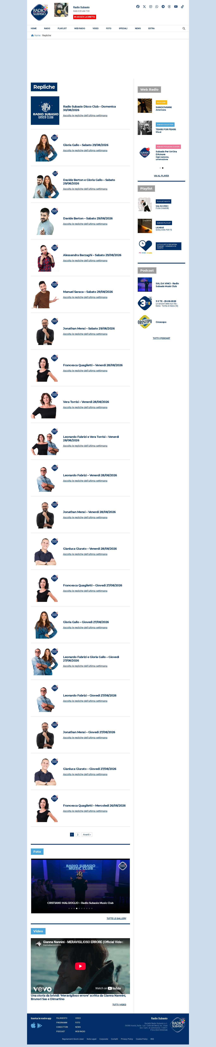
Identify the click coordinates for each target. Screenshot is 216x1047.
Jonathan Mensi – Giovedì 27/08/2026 (89, 732)
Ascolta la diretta (85, 17)
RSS (152, 1039)
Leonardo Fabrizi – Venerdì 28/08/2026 (90, 475)
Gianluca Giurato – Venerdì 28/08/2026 (90, 548)
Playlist (62, 28)
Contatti (114, 1039)
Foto (108, 28)
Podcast (60, 1031)
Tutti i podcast (161, 338)
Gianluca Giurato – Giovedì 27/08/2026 (89, 769)
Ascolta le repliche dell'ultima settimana (85, 115)
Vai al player (161, 175)
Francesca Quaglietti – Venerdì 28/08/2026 (93, 365)
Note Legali (91, 1039)
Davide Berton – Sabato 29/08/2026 (88, 218)
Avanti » (87, 834)
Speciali (123, 28)
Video (96, 28)
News (138, 28)
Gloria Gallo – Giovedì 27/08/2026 (86, 622)
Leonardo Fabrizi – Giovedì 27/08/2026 (89, 695)
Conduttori (62, 1027)
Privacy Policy (127, 1039)
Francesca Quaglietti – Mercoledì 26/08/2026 (94, 805)
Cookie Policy (142, 1039)
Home (34, 28)
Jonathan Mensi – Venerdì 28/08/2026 (89, 512)
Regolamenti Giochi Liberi (73, 1039)
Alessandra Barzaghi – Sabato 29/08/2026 (92, 255)
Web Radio (79, 28)
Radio (47, 28)
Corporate (103, 1039)
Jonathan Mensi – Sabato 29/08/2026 (88, 328)
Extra (151, 28)
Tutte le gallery (116, 918)
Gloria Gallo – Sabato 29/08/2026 (85, 145)
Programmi (61, 1023)
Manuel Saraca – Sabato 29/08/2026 (88, 292)
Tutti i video (119, 1004)
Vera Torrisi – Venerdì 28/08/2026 (86, 402)
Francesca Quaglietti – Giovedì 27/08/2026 (92, 585)
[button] (69, 908)
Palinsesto (61, 1018)
